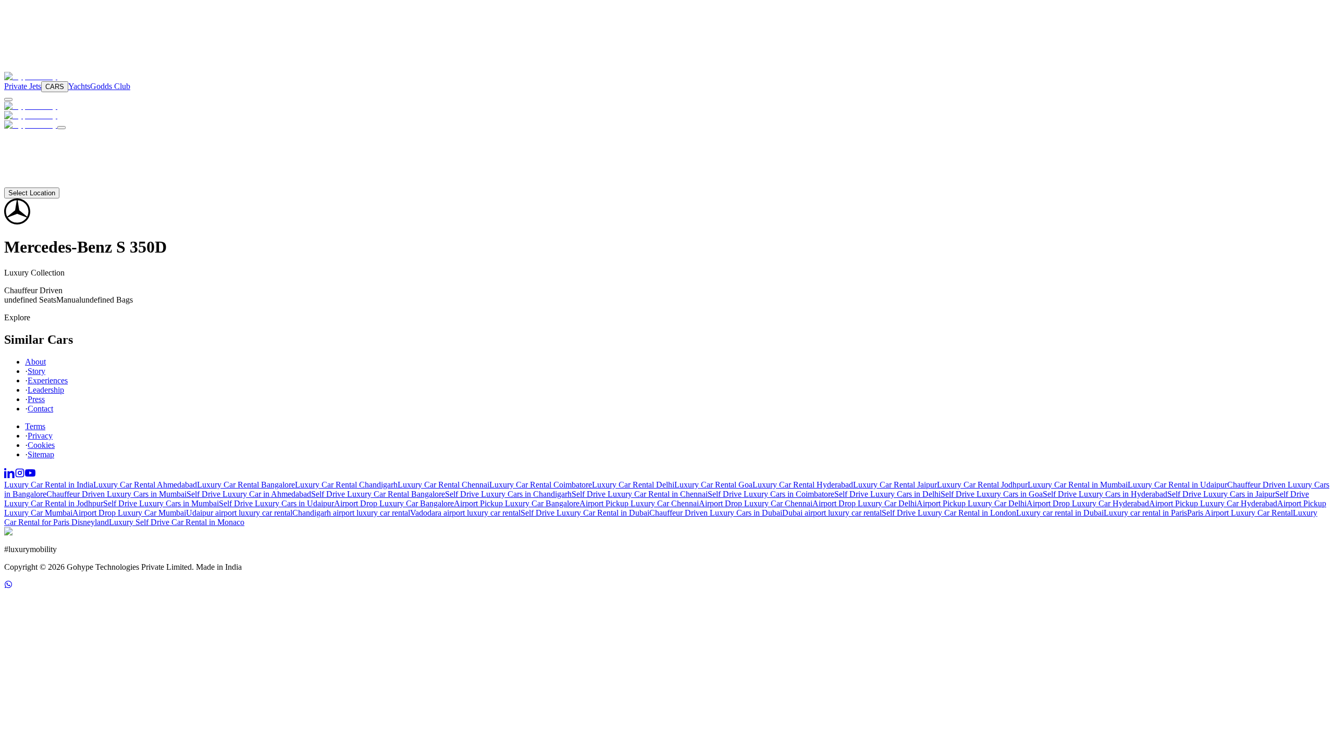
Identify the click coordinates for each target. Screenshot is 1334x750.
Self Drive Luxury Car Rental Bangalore (378, 494)
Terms (35, 426)
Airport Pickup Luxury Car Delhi (972, 503)
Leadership (46, 389)
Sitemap (41, 454)
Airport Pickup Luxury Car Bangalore (516, 503)
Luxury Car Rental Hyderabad (802, 484)
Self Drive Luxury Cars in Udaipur (276, 503)
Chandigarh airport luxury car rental (351, 512)
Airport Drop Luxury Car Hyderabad (1088, 503)
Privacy (40, 435)
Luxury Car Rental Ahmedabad (145, 484)
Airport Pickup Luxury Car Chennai (639, 503)
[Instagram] (20, 475)
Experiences (48, 380)
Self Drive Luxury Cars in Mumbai (161, 503)
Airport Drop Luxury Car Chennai (755, 503)
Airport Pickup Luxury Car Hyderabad (1213, 503)
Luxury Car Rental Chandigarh (346, 484)
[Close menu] (61, 127)
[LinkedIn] (9, 475)
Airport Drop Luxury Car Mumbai (129, 512)
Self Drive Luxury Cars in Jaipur (1221, 494)
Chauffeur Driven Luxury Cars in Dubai (715, 512)
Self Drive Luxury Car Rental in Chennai (640, 494)
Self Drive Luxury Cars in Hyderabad (1105, 494)
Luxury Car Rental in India (48, 484)
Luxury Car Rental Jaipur (895, 484)
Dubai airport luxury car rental (832, 512)
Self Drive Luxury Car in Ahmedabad (249, 494)
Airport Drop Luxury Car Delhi (864, 503)
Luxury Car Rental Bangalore (246, 484)
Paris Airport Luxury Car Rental (1240, 512)
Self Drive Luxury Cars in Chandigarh (508, 494)
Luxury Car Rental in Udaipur (1177, 484)
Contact (29, 182)
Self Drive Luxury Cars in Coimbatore (771, 494)
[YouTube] (30, 475)
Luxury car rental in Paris (1145, 512)
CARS (54, 87)
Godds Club (110, 86)
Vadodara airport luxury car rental (465, 512)
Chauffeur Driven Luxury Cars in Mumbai (116, 494)
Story (36, 371)
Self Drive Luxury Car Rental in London (949, 512)
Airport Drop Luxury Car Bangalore (394, 503)
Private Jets (22, 86)
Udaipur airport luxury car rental (239, 512)
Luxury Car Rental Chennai (443, 484)
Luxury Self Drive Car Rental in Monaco (176, 522)
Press (36, 399)
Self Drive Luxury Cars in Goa (992, 494)
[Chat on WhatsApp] (8, 585)
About (27, 173)
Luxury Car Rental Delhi (633, 484)
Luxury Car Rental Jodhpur (982, 484)
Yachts (79, 86)
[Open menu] (8, 99)
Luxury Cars (39, 135)
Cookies (41, 445)
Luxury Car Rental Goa (713, 484)
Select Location (31, 193)
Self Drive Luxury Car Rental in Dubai (585, 512)
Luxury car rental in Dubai (1060, 512)
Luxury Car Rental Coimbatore (540, 484)
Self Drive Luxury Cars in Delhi (887, 494)
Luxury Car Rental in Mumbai (1078, 484)
